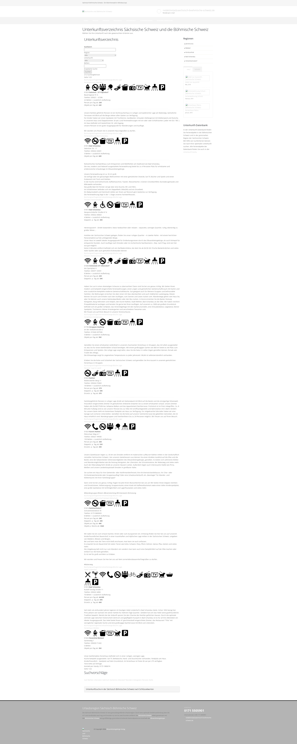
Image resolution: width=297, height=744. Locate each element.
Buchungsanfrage (91, 80)
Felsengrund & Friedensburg (95, 421)
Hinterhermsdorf (191, 61)
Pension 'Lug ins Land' (92, 368)
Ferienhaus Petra (191, 110)
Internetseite (103, 80)
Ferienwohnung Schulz (194, 96)
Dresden (106, 21)
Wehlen (91, 680)
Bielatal (187, 48)
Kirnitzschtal (189, 52)
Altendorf (121, 680)
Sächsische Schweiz (145, 715)
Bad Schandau (190, 57)
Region (95, 21)
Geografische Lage (115, 80)
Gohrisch (105, 680)
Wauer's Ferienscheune (93, 256)
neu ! (188, 69)
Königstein (137, 680)
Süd (85, 680)
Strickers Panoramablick (93, 200)
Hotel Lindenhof (90, 569)
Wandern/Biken (146, 21)
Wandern (129, 680)
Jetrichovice (189, 44)
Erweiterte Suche (90, 69)
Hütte (151, 680)
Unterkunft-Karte (190, 152)
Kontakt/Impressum (165, 21)
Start (86, 21)
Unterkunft (131, 21)
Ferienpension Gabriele (93, 82)
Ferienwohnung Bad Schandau (96, 136)
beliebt (197, 69)
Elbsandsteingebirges (157, 718)
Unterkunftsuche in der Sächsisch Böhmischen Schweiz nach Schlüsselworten (120, 689)
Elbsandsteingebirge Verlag (116, 729)
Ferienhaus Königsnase (93, 317)
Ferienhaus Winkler (91, 628)
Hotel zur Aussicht (192, 82)
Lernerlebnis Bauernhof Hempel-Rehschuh (101, 498)
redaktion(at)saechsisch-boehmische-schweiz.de (189, 10)
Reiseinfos (118, 21)
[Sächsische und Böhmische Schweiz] (98, 11)
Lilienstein (98, 680)
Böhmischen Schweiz (92, 718)
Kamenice (114, 680)
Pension (145, 680)
